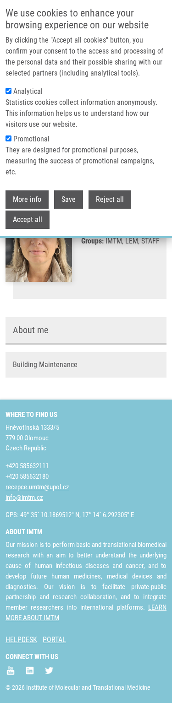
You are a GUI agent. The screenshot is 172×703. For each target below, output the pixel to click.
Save (68, 199)
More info (27, 199)
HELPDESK (21, 639)
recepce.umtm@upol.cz (37, 487)
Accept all (27, 219)
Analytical (28, 91)
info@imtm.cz (24, 497)
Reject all (110, 199)
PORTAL (54, 639)
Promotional (31, 139)
